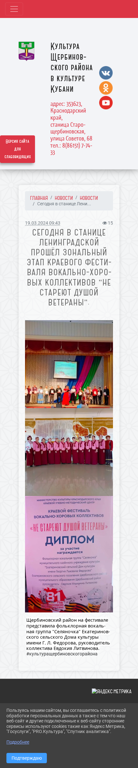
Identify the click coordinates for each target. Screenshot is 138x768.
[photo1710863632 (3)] (69, 554)
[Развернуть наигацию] (14, 9)
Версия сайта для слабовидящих (17, 149)
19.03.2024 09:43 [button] (42, 223)
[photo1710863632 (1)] (69, 364)
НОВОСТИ (64, 198)
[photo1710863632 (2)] (69, 452)
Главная (39, 198)
